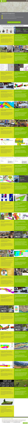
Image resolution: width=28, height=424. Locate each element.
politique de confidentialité (6, 422)
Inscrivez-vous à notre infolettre (14, 22)
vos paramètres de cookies (16, 422)
